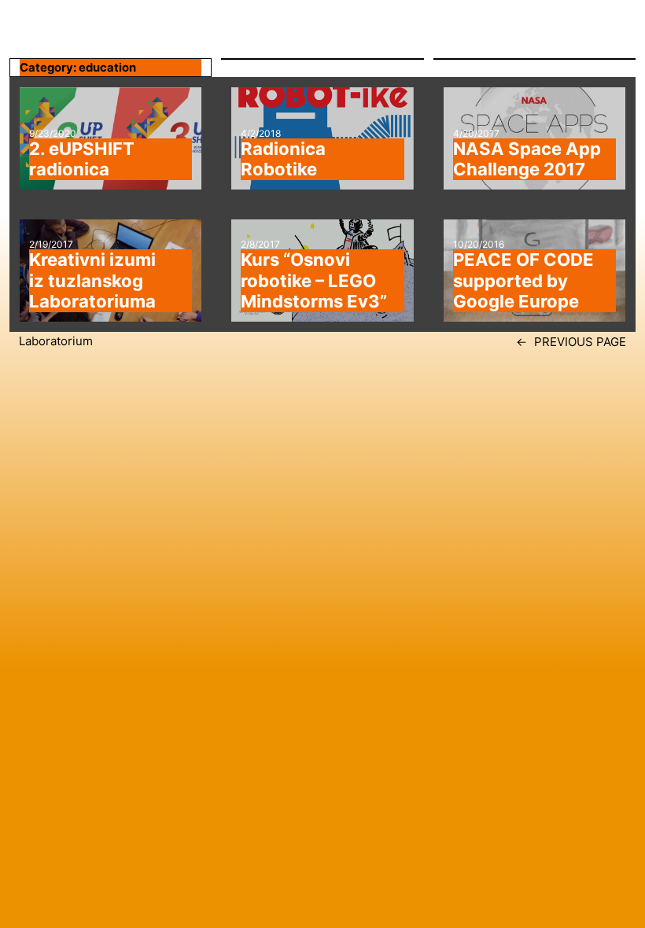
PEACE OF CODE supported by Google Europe (523, 280)
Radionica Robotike (283, 159)
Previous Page (571, 341)
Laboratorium (56, 340)
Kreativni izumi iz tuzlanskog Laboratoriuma (92, 280)
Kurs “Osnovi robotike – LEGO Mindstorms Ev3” (314, 280)
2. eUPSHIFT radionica (82, 159)
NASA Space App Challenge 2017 (527, 159)
